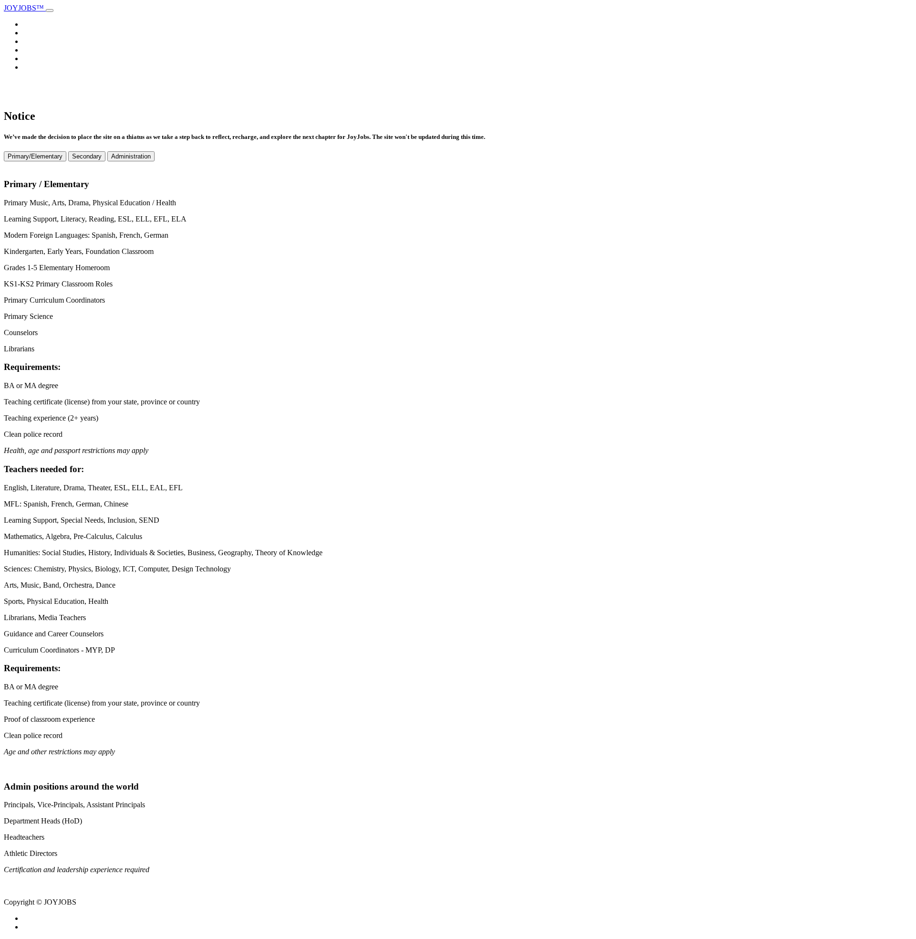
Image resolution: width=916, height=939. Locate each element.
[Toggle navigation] (49, 10)
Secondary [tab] (87, 156)
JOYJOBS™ (25, 8)
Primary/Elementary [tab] (35, 156)
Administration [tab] (131, 156)
